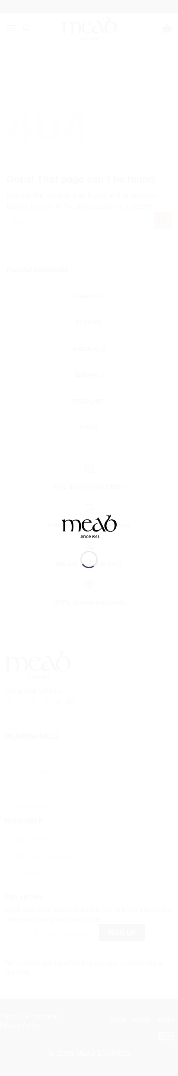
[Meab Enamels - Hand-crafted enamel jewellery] (89, 532)
